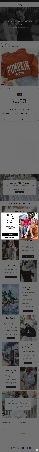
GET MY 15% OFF (10, 234)
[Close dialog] (37, 214)
